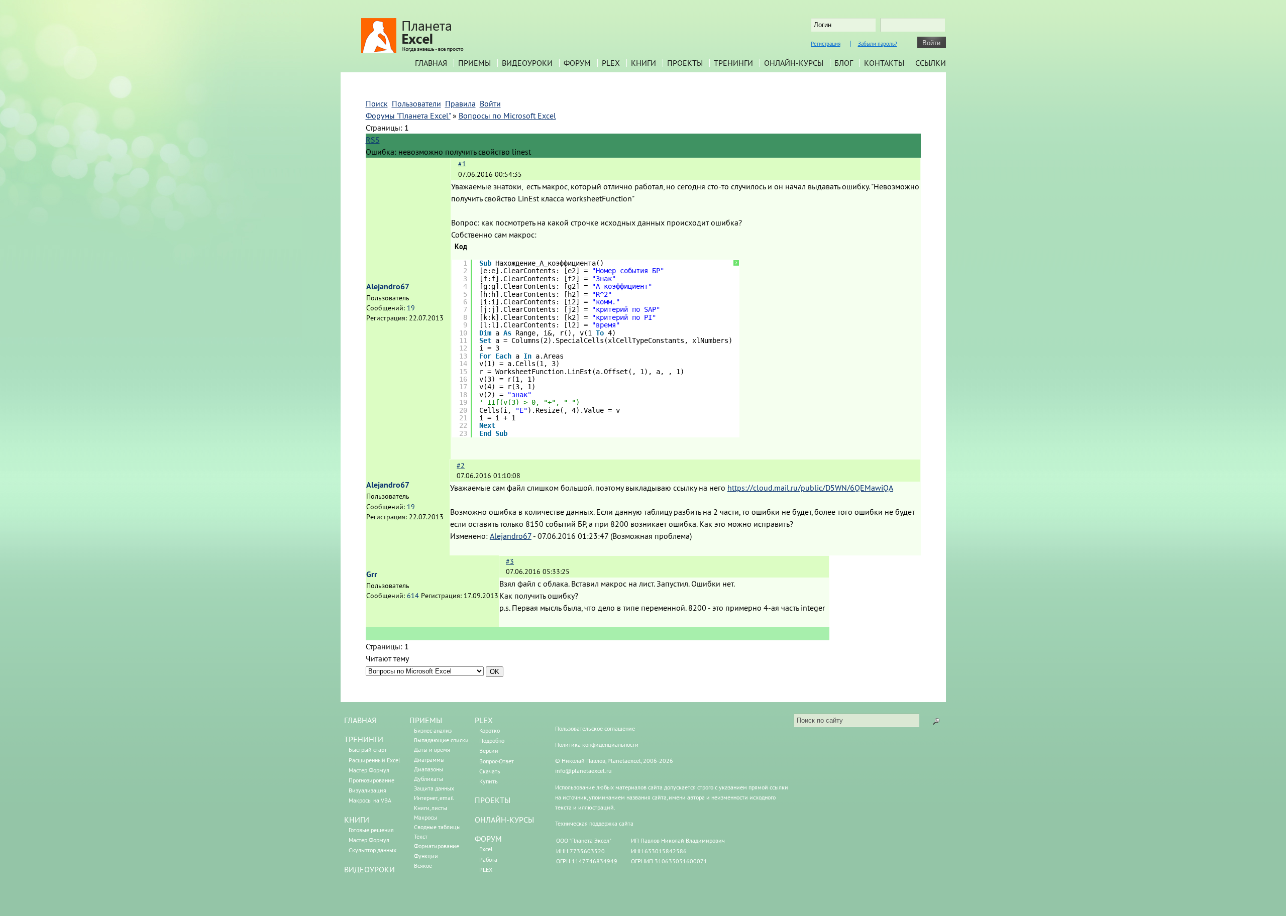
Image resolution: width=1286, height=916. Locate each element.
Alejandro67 (387, 286)
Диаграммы (429, 759)
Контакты (884, 63)
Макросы (425, 817)
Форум (577, 63)
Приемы (474, 63)
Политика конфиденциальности (596, 744)
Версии (488, 750)
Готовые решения (371, 830)
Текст (420, 836)
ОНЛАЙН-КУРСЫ (504, 820)
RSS (373, 140)
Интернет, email (434, 797)
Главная (431, 63)
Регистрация (825, 44)
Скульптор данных (372, 850)
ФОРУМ (488, 839)
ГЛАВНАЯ (360, 720)
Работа (488, 859)
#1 (462, 163)
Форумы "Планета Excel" (408, 115)
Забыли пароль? (877, 44)
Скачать (489, 771)
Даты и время (432, 749)
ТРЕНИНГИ (363, 739)
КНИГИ (356, 820)
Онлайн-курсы (793, 63)
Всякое (423, 865)
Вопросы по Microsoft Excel (507, 115)
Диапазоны (428, 769)
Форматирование (436, 846)
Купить (488, 781)
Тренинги (733, 63)
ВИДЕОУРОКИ (369, 869)
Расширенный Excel (374, 760)
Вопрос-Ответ (496, 761)
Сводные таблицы (437, 827)
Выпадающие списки (441, 740)
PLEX (611, 63)
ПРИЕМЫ (425, 720)
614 (413, 595)
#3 (510, 561)
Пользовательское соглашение (595, 728)
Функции (426, 856)
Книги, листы (430, 808)
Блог (843, 63)
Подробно (491, 740)
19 (411, 307)
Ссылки (930, 63)
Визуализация (367, 790)
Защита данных (434, 788)
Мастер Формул (369, 770)
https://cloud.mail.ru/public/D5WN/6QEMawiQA (810, 488)
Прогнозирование (371, 780)
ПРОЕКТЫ (492, 800)
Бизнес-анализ (433, 730)
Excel (486, 849)
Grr (371, 574)
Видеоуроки (527, 63)
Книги (643, 63)
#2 (461, 465)
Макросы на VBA (370, 800)
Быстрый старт (368, 749)
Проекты (685, 63)
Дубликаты (428, 778)
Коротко (489, 730)
